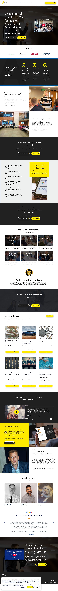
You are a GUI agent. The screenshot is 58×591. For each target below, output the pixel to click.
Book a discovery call (49, 2)
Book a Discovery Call (9, 37)
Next (32, 419)
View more (49, 315)
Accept (30, 587)
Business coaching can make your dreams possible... (29, 398)
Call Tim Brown (21, 37)
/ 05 (51, 419)
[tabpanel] (39, 412)
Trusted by (29, 48)
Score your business (8, 442)
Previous (30, 419)
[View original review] (29, 513)
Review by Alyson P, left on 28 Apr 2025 (29, 515)
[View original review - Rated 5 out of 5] (29, 518)
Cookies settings (23, 587)
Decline (37, 587)
